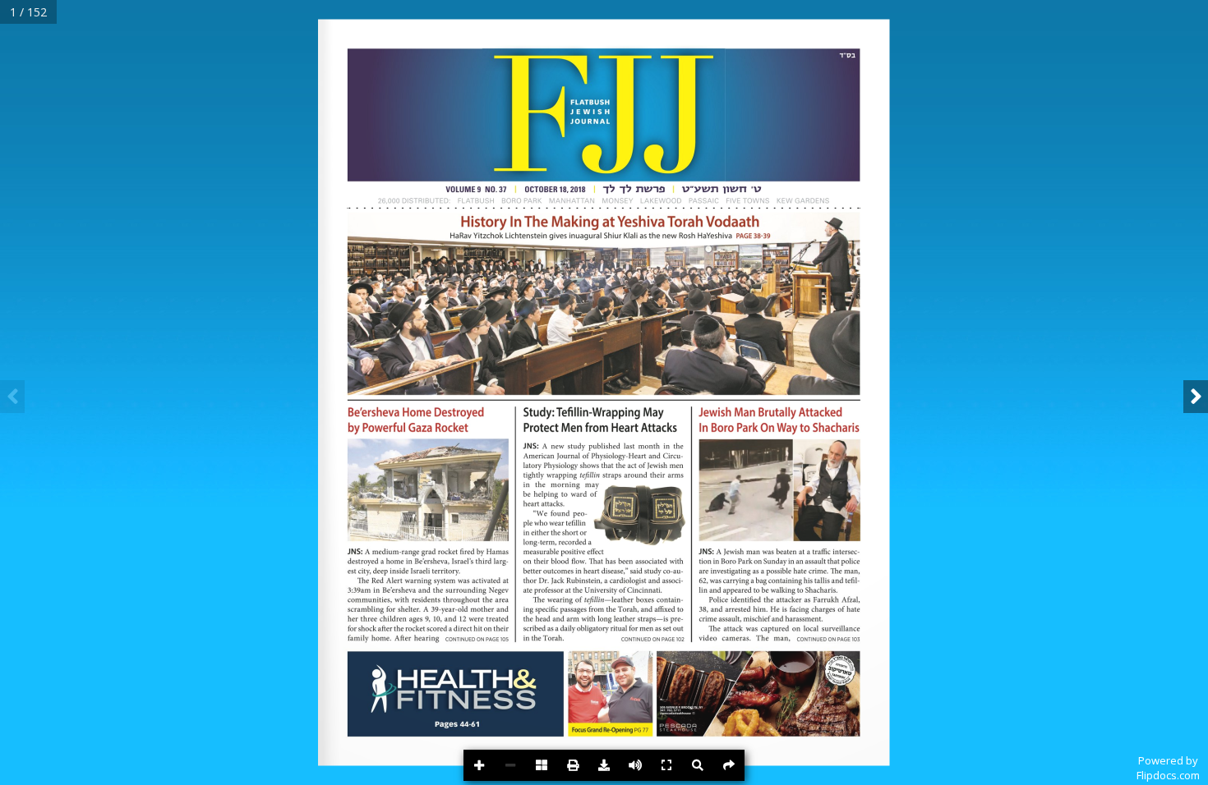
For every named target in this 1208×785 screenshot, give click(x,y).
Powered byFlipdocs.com (1168, 768)
